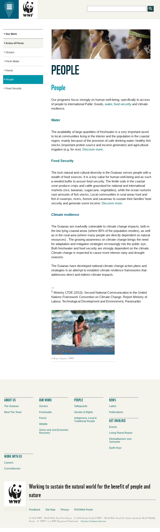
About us (10, 399)
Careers (8, 462)
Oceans (10, 52)
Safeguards (80, 406)
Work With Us (13, 456)
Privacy (65, 509)
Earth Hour (115, 447)
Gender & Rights (83, 412)
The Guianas (11, 406)
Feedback (34, 509)
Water (55, 120)
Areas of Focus (15, 43)
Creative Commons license (93, 521)
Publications (116, 412)
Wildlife (43, 424)
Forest (9, 70)
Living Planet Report (120, 432)
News (112, 399)
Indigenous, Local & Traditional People (85, 419)
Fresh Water (12, 61)
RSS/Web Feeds (83, 509)
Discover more (92, 149)
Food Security (13, 88)
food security (122, 104)
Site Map (50, 509)
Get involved (117, 420)
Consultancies (12, 468)
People (10, 79)
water (108, 104)
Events (113, 427)
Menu (9, 9)
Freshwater (45, 412)
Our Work (11, 34)
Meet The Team (13, 412)
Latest (112, 406)
